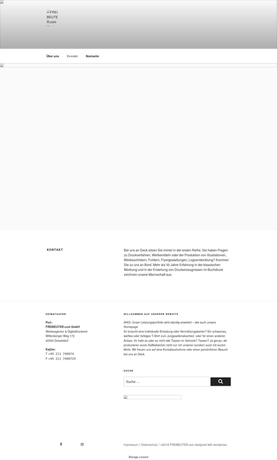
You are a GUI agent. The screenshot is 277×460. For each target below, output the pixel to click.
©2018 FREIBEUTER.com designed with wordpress (194, 445)
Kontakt (72, 56)
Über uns (52, 56)
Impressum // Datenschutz (140, 445)
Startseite (92, 56)
